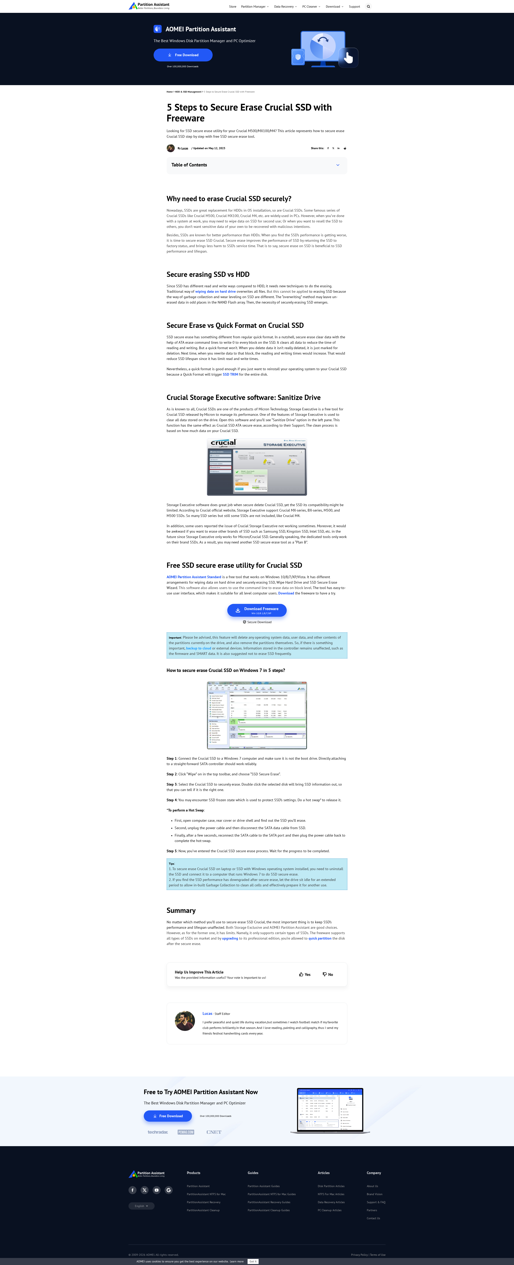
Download (286, 593)
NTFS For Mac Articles (331, 1194)
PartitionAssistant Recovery (203, 1202)
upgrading (230, 938)
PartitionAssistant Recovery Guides (269, 1202)
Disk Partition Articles (331, 1186)
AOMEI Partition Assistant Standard (194, 577)
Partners (372, 1210)
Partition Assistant (198, 1186)
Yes (307, 974)
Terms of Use (378, 1255)
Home (170, 91)
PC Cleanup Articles (330, 1210)
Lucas (184, 148)
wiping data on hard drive (215, 291)
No (330, 974)
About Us (372, 1186)
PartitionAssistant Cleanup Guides (269, 1210)
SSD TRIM (230, 374)
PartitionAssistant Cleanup (203, 1210)
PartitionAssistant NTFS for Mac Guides (272, 1194)
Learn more (237, 1261)
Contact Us (373, 1218)
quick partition (320, 938)
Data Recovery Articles (331, 1202)
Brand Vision (374, 1194)
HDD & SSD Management (188, 91)
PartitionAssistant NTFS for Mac (206, 1194)
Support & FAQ (376, 1202)
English (140, 1206)
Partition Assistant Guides (264, 1186)
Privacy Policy (359, 1255)
